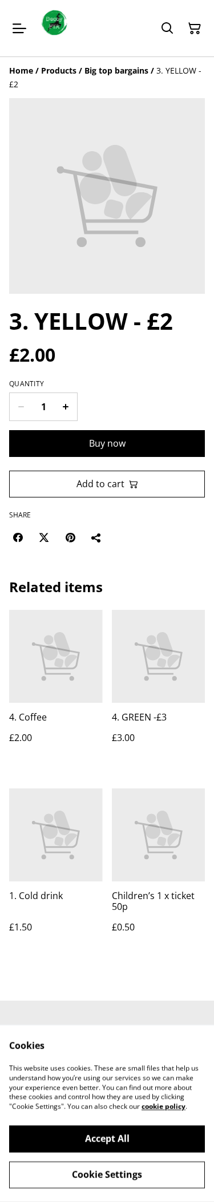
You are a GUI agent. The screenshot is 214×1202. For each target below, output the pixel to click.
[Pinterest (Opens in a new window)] (70, 537)
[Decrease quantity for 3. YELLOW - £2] (21, 406)
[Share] (96, 537)
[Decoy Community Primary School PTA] (54, 28)
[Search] (167, 28)
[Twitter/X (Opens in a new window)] (44, 537)
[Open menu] (19, 28)
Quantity (26, 384)
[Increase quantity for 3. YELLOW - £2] (66, 406)
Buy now (107, 443)
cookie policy (163, 1106)
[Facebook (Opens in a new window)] (17, 537)
